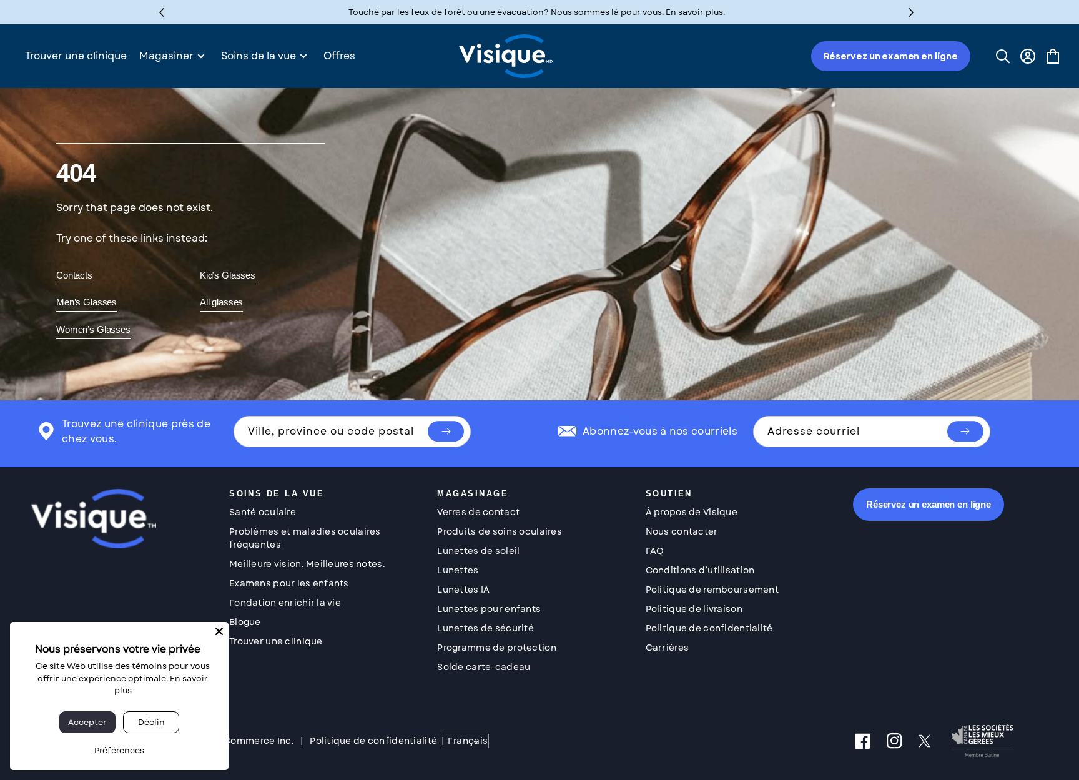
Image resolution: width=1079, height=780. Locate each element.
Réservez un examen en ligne (891, 56)
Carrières (667, 647)
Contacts (74, 275)
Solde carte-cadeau (483, 667)
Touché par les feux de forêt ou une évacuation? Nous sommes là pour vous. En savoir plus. (536, 12)
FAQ (655, 551)
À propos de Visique (691, 512)
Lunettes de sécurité (485, 628)
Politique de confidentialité (709, 628)
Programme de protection (496, 647)
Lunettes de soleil (478, 551)
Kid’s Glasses (227, 275)
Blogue (245, 622)
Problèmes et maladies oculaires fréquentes (305, 538)
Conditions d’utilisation (700, 570)
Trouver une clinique (276, 641)
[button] (911, 12)
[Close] (219, 631)
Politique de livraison (694, 609)
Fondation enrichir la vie (285, 602)
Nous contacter (682, 531)
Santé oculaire (262, 512)
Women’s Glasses (93, 329)
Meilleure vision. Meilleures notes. (307, 564)
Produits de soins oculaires (499, 531)
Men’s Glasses (86, 302)
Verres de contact (478, 512)
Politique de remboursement (712, 589)
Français (468, 740)
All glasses (221, 302)
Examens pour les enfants (289, 583)
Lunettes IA (463, 589)
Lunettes (457, 570)
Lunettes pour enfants (489, 609)
